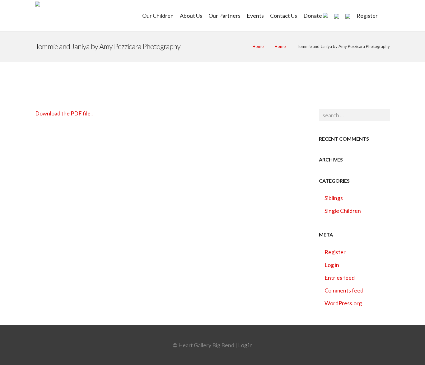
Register (335, 252)
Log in (332, 264)
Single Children (343, 210)
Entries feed (340, 277)
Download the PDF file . (64, 113)
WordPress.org (343, 303)
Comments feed (344, 290)
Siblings (334, 197)
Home (258, 46)
